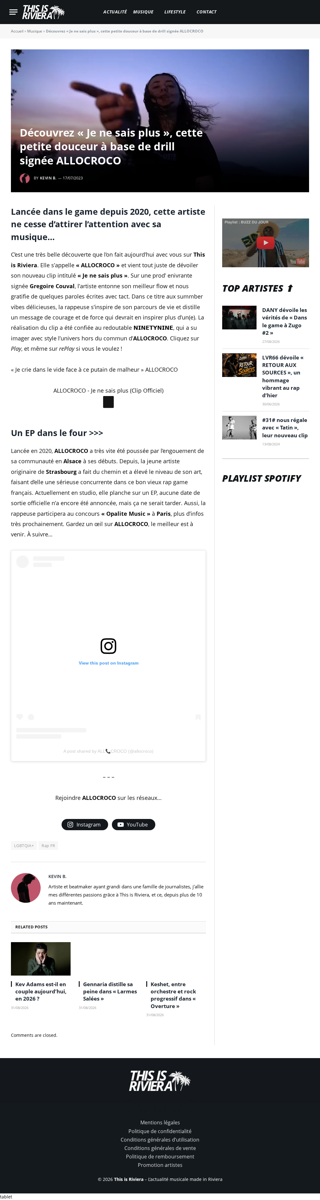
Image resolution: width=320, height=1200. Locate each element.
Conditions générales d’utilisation (160, 1139)
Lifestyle (175, 12)
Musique (143, 12)
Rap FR (48, 845)
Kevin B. (48, 178)
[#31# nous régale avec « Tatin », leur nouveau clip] (239, 427)
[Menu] (13, 12)
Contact (207, 12)
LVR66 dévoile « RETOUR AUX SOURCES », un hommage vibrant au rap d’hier (282, 376)
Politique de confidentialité (160, 1131)
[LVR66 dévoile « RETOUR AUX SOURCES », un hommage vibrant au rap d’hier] (239, 365)
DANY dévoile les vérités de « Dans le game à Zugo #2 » (284, 321)
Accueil (17, 31)
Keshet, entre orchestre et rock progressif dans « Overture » (173, 995)
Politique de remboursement (160, 1156)
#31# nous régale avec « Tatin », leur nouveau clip (285, 427)
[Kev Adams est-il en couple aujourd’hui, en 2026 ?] (41, 959)
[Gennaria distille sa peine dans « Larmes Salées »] (108, 959)
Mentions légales (160, 1122)
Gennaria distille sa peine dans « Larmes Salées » (110, 991)
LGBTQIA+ (24, 845)
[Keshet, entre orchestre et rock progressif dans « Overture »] (176, 959)
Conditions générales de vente (160, 1148)
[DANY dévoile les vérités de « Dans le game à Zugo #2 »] (239, 317)
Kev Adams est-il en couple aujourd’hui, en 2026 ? (41, 991)
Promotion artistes (160, 1165)
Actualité (115, 12)
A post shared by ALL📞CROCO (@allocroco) (108, 751)
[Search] (308, 12)
